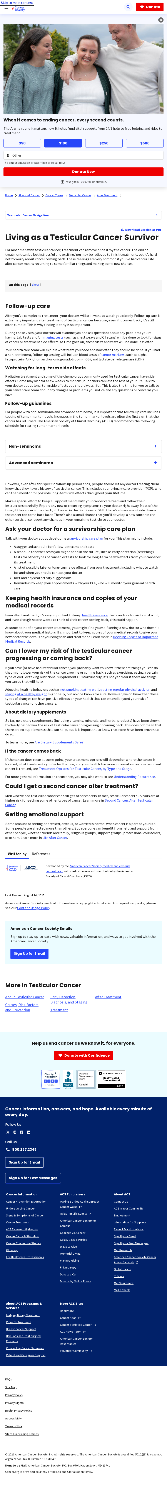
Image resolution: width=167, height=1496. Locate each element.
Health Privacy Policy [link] (18, 1411)
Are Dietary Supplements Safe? (59, 742)
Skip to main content (17, 2)
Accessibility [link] (13, 1418)
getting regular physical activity (124, 689)
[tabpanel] (83, 873)
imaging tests (52, 337)
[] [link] (35, 284)
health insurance (95, 615)
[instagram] (14, 1132)
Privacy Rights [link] (14, 1403)
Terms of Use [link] (13, 1426)
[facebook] (21, 1132)
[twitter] (7, 1132)
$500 (145, 143)
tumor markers (113, 354)
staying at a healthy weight (26, 694)
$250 (104, 143)
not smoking (70, 689)
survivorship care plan (86, 538)
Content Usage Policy (33, 908)
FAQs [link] (8, 1379)
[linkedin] (28, 1132)
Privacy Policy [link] (14, 1395)
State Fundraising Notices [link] (22, 1434)
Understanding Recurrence (134, 776)
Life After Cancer (54, 837)
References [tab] (41, 853)
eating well (90, 689)
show (35, 284)
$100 (63, 143)
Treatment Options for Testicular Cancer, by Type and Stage (85, 768)
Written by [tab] (17, 853)
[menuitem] (157, 215)
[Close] (161, 20)
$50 (22, 143)
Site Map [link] (11, 1387)
